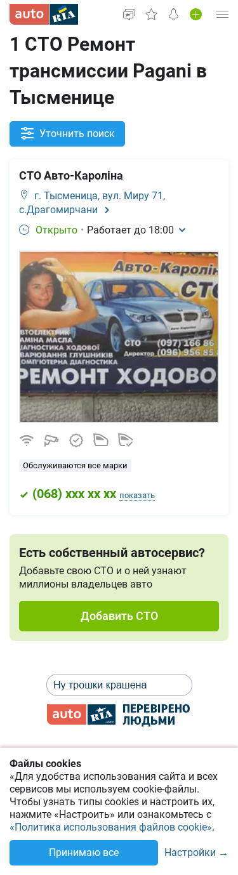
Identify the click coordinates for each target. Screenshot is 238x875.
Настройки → (196, 853)
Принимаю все (84, 852)
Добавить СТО (119, 615)
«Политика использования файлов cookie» (111, 827)
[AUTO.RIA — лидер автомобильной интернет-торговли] (44, 14)
